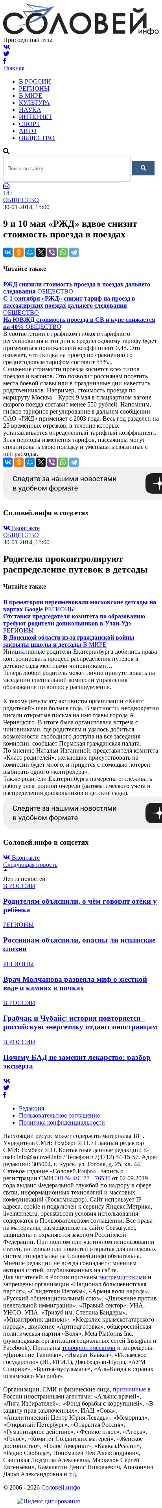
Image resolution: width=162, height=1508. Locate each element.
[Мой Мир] (30, 252)
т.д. (73, 1474)
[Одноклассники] (19, 252)
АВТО (28, 131)
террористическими (89, 1347)
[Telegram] (74, 252)
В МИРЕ (30, 95)
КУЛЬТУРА (34, 102)
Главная (13, 68)
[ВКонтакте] (8, 252)
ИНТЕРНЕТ (35, 116)
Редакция (31, 1108)
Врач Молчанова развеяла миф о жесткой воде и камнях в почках (75, 983)
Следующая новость (30, 864)
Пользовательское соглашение (59, 1115)
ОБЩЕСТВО (37, 138)
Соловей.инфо (60, 1487)
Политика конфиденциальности (62, 1122)
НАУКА (30, 109)
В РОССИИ (35, 81)
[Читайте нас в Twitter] (6, 54)
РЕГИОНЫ (34, 88)
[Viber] (52, 252)
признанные (129, 1389)
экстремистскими (122, 1277)
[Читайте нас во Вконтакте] (6, 47)
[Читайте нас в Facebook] (4, 61)
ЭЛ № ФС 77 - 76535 (82, 1178)
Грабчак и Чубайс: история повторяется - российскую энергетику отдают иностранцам (80, 1022)
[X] (41, 252)
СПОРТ (29, 123)
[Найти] (143, 168)
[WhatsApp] (63, 252)
